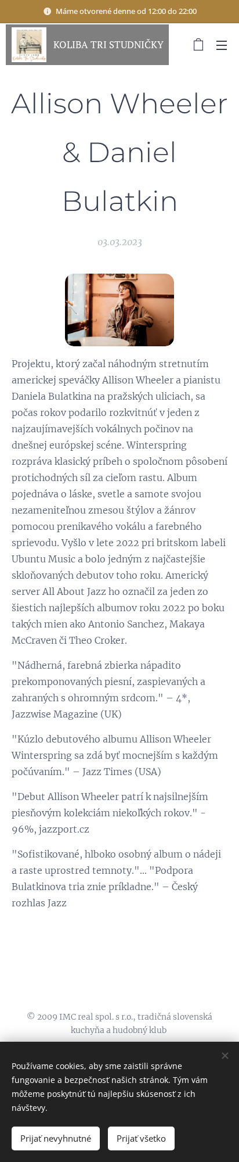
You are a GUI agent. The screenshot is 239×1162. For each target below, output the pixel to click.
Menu (221, 44)
